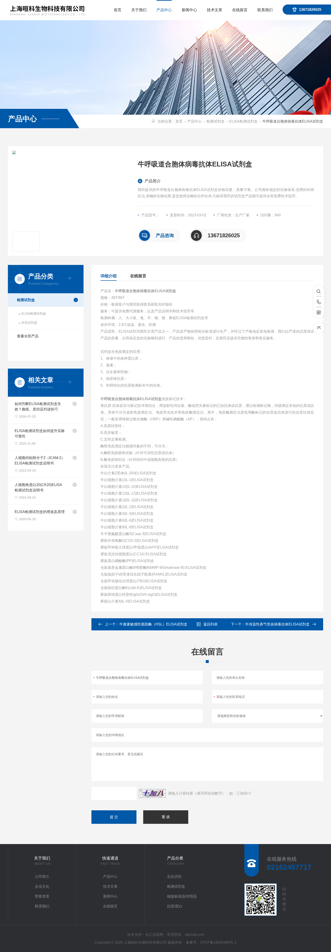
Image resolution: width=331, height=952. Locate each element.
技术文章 (214, 10)
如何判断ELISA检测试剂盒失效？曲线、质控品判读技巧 (38, 406)
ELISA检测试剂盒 (243, 121)
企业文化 (42, 886)
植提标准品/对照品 (182, 896)
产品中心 (164, 10)
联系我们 (265, 10)
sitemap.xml (194, 934)
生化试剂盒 (29, 322)
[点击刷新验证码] (152, 793)
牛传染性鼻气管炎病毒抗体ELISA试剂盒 (277, 624)
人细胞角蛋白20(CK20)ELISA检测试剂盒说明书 (38, 487)
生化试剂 (174, 876)
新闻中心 (189, 10)
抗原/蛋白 (174, 906)
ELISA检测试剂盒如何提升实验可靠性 (40, 433)
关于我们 (139, 10)
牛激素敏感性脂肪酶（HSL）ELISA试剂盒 (153, 624)
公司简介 (42, 876)
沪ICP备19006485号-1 (218, 942)
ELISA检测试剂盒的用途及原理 (40, 512)
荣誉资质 (42, 896)
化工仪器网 (154, 934)
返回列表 (210, 624)
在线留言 (239, 10)
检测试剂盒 (215, 121)
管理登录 (174, 934)
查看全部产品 (28, 336)
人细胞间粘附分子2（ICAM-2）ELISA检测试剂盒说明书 (40, 460)
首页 (117, 10)
